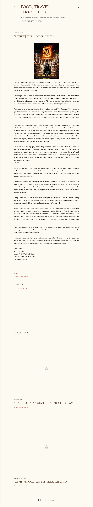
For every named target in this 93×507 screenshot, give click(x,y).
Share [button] (16, 273)
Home (23, 21)
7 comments (23, 486)
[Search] (77, 6)
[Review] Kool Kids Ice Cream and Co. (40, 481)
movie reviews (23, 276)
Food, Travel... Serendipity (36, 9)
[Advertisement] (46, 310)
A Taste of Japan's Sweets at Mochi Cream (43, 403)
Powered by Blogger (48, 500)
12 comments (23, 407)
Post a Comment (20, 288)
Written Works (34, 21)
